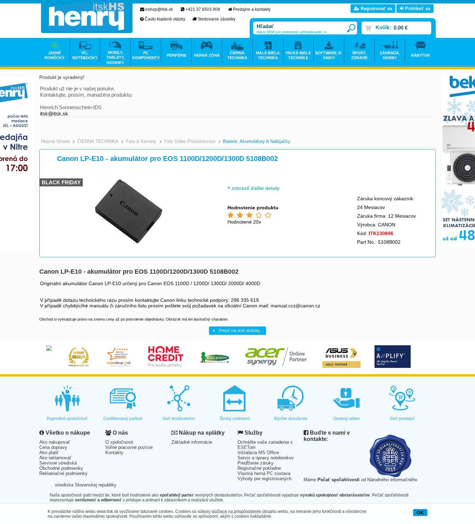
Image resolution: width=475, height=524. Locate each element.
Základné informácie (191, 442)
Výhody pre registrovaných (264, 478)
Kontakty (114, 452)
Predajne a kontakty (252, 9)
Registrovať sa (375, 8)
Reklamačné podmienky (63, 473)
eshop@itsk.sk (159, 9)
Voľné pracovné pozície (129, 447)
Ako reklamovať (55, 457)
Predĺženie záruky (256, 463)
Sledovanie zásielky (216, 19)
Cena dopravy (53, 447)
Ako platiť (49, 452)
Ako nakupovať (54, 442)
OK (420, 512)
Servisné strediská (58, 463)
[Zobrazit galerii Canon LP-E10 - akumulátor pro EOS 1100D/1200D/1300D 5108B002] (128, 243)
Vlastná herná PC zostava (264, 473)
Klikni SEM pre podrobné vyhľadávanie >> (292, 32)
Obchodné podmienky (61, 468)
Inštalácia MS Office (258, 452)
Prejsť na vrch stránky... (241, 330)
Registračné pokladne (259, 468)
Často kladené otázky (165, 19)
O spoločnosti (119, 442)
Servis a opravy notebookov (266, 457)
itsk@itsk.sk (54, 113)
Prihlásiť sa (417, 8)
